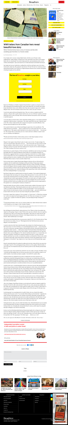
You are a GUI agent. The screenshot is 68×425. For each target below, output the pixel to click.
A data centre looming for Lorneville (33, 389)
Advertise (5, 400)
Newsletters (37, 396)
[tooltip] (28, 345)
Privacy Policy (6, 404)
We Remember (22, 400)
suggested (12, 154)
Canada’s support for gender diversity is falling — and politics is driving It (20, 389)
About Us (5, 408)
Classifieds (6, 406)
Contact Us (6, 410)
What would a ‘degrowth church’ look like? (47, 389)
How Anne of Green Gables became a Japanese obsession (60, 40)
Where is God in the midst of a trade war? (60, 47)
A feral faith (58, 72)
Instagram (37, 400)
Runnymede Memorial (13, 259)
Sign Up (24, 97)
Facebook (37, 398)
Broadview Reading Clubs (8, 412)
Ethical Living (8, 41)
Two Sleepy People (21, 170)
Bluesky (36, 402)
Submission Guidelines (8, 402)
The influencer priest (59, 33)
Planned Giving (22, 398)
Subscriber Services (7, 396)
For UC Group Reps (7, 398)
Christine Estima (8, 55)
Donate (20, 396)
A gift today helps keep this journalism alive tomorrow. (15, 334)
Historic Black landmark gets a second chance (61, 389)
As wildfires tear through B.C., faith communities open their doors (6, 389)
